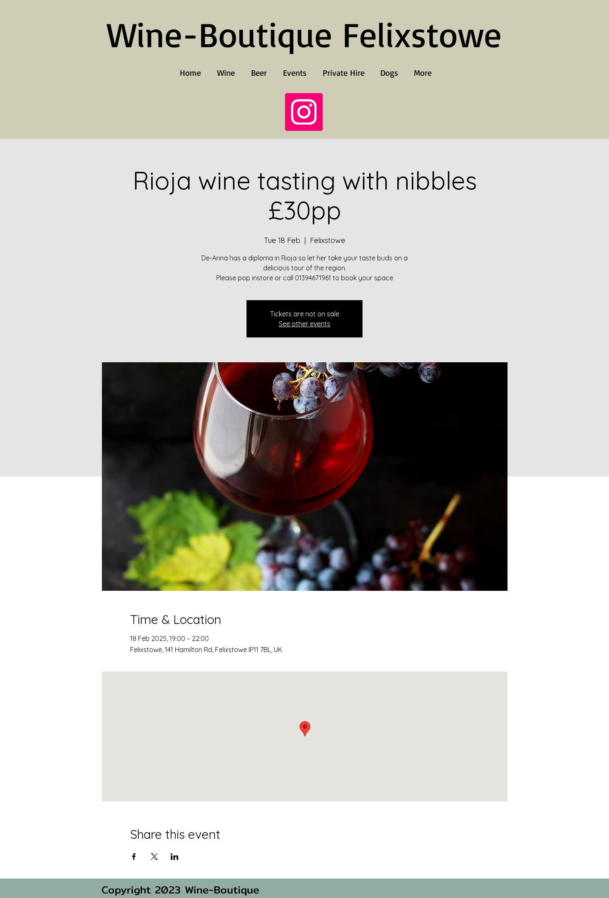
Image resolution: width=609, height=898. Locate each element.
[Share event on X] (154, 856)
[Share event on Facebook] (134, 856)
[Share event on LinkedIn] (175, 856)
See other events (304, 324)
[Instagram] (304, 112)
